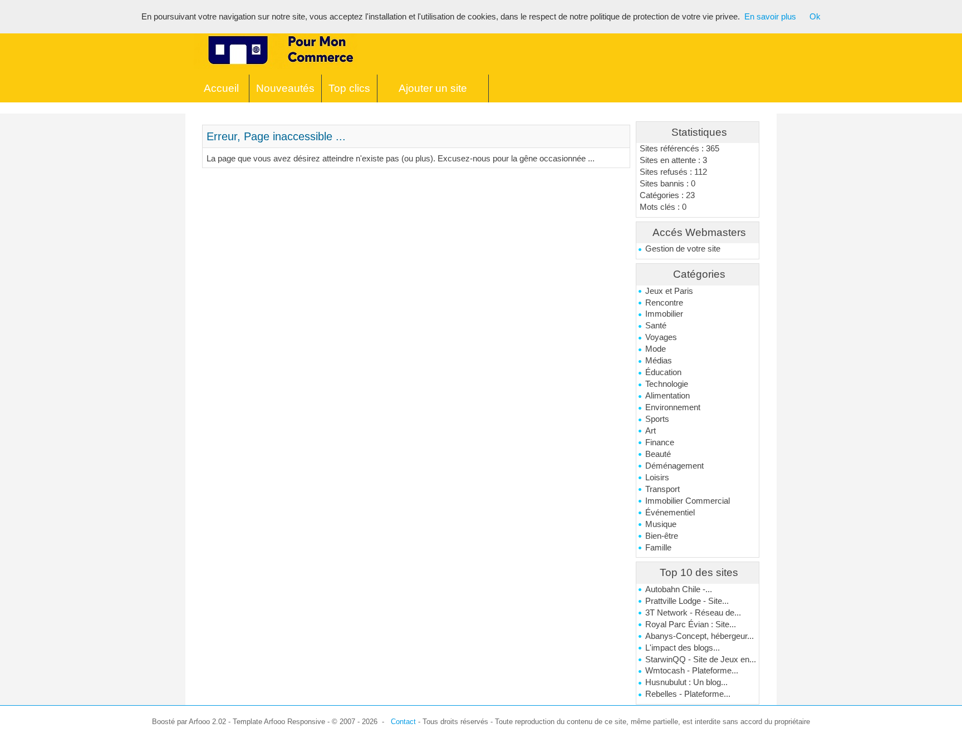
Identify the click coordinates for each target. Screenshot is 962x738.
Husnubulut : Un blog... (686, 682)
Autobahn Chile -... (678, 589)
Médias (658, 360)
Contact (403, 721)
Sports (657, 419)
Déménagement (674, 465)
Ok (815, 16)
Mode (655, 349)
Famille (658, 547)
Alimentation (667, 395)
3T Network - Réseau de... (693, 612)
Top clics (349, 88)
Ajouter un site (433, 88)
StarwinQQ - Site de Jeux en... (700, 659)
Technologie (666, 384)
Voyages (661, 337)
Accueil (221, 88)
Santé (655, 325)
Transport (662, 489)
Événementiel (670, 512)
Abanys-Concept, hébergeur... (699, 636)
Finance (659, 442)
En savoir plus (770, 16)
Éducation (663, 372)
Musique (660, 524)
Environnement (672, 407)
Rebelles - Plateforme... (687, 694)
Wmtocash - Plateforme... (691, 670)
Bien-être (661, 536)
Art (650, 430)
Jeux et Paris (669, 291)
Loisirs (657, 477)
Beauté (658, 454)
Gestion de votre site (682, 248)
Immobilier (664, 313)
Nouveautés (285, 88)
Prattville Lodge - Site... (687, 601)
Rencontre (664, 302)
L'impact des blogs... (682, 647)
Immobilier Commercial (687, 500)
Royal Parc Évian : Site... (690, 624)
